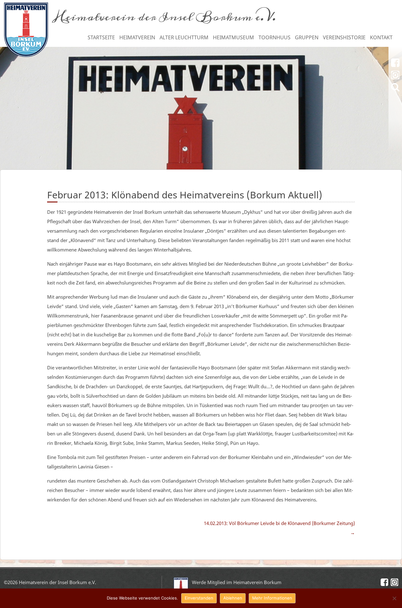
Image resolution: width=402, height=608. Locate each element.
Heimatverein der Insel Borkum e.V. (164, 17)
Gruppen (306, 37)
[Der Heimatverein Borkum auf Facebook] (395, 62)
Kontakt (381, 37)
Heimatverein (137, 37)
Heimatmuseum (233, 37)
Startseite (101, 37)
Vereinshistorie (344, 37)
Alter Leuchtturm (184, 37)
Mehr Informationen (272, 597)
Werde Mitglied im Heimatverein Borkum (236, 582)
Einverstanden (199, 597)
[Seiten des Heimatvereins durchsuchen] (395, 87)
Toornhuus (274, 37)
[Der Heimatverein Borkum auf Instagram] (395, 75)
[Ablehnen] (394, 598)
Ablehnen (232, 597)
